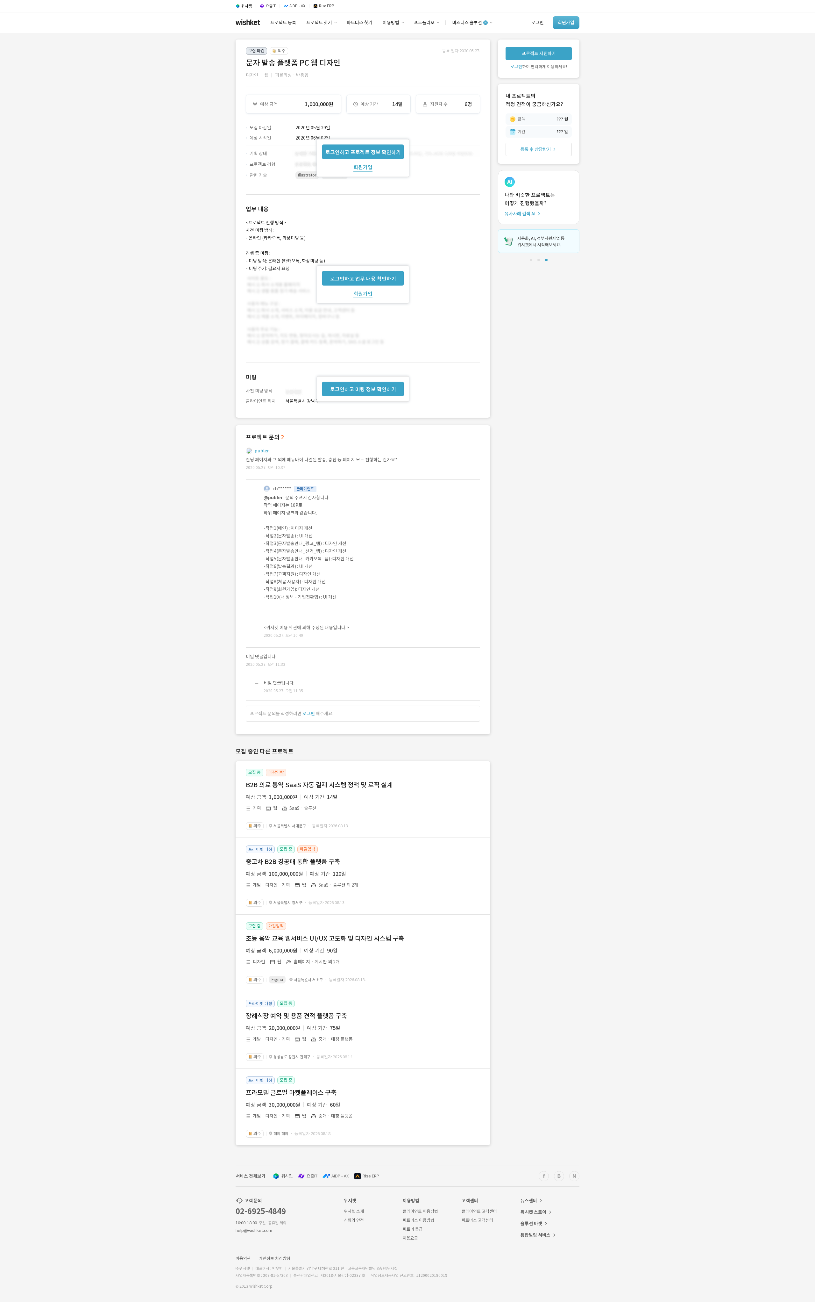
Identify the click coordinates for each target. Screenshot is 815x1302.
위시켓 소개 (354, 1211)
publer (262, 451)
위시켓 (287, 1176)
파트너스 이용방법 (418, 1220)
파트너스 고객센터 (477, 1220)
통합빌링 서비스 (535, 1235)
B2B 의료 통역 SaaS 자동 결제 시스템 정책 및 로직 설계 (319, 785)
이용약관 (243, 1258)
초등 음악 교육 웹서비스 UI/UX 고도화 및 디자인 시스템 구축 (325, 938)
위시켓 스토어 (533, 1212)
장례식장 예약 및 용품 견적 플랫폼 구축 (296, 1016)
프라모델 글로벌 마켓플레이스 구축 (291, 1093)
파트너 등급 (413, 1229)
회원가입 (362, 167)
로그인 (308, 713)
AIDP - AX (340, 1176)
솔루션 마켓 (531, 1223)
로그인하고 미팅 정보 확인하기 (363, 389)
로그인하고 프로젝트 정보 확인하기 (363, 152)
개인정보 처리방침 (274, 1258)
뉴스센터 (529, 1201)
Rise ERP (371, 1176)
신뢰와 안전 (354, 1220)
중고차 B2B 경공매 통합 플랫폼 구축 (293, 862)
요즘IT (312, 1176)
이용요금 (410, 1238)
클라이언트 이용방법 (420, 1211)
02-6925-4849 (261, 1211)
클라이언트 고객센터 (479, 1211)
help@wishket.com (254, 1230)
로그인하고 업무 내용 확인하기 (363, 278)
